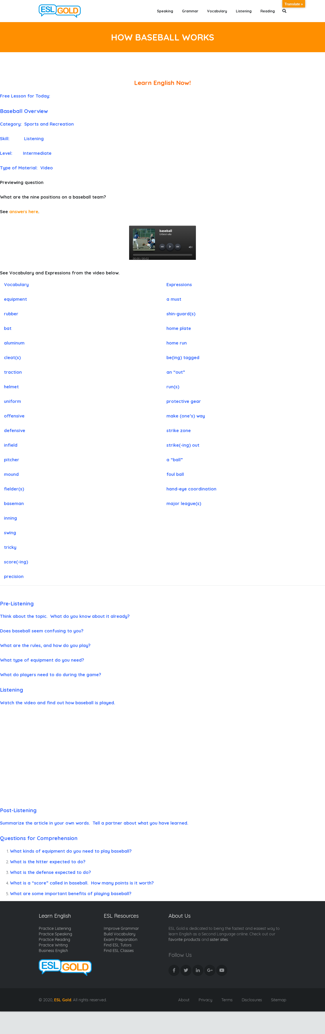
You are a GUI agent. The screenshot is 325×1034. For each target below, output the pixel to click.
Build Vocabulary (119, 933)
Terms (227, 999)
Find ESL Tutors (118, 945)
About (183, 999)
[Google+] (209, 970)
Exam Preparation (120, 939)
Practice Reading (54, 939)
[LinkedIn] (197, 970)
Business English (53, 950)
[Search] (284, 11)
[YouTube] (221, 970)
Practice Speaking (55, 933)
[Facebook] (174, 970)
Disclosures (252, 999)
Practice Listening (55, 928)
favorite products (184, 939)
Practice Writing (53, 945)
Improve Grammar (121, 928)
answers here (23, 211)
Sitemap (278, 999)
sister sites (219, 939)
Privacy (205, 999)
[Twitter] (185, 970)
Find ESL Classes (119, 950)
